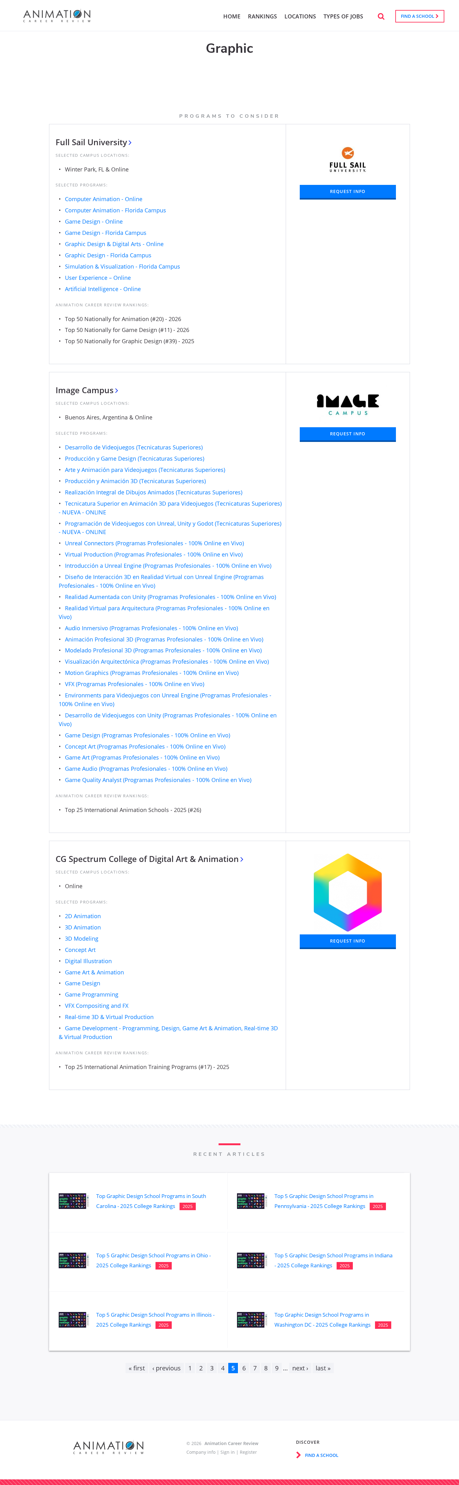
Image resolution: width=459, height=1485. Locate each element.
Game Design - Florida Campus (105, 232)
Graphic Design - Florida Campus (108, 255)
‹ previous (166, 1368)
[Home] (56, 19)
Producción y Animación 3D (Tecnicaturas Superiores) (135, 481)
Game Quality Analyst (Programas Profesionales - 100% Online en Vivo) (158, 780)
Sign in (227, 1452)
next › (300, 1368)
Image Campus (85, 390)
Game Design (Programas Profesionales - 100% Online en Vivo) (147, 735)
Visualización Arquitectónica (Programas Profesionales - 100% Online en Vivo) (167, 661)
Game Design (82, 983)
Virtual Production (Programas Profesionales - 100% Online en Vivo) (154, 554)
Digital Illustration (88, 961)
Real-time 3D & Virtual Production (109, 1017)
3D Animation (83, 927)
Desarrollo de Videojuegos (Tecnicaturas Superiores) (134, 447)
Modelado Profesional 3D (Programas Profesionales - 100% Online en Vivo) (163, 650)
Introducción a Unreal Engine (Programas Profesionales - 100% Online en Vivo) (168, 565)
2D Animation (83, 916)
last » (323, 1368)
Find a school (418, 16)
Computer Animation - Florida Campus (115, 210)
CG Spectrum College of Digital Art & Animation (147, 858)
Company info (200, 1452)
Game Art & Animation (94, 972)
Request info (347, 191)
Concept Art (80, 949)
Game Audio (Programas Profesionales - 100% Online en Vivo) (146, 768)
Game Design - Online (94, 221)
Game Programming (91, 994)
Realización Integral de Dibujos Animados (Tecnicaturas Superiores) (153, 492)
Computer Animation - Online (103, 199)
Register (248, 1452)
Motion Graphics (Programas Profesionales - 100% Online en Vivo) (152, 672)
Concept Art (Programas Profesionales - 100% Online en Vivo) (145, 746)
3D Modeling (81, 938)
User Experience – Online (98, 277)
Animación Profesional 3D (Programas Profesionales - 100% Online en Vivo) (164, 639)
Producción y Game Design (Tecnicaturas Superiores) (134, 458)
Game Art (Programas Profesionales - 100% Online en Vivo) (142, 757)
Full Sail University (91, 142)
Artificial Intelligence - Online (103, 289)
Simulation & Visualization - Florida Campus (122, 266)
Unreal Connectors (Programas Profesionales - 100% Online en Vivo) (154, 543)
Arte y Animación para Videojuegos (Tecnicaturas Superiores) (145, 469)
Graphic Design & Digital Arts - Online (114, 244)
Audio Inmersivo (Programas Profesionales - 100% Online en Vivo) (151, 628)
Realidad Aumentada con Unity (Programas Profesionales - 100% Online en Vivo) (170, 597)
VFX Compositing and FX (96, 1005)
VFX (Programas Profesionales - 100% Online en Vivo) (134, 684)
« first (137, 1368)
